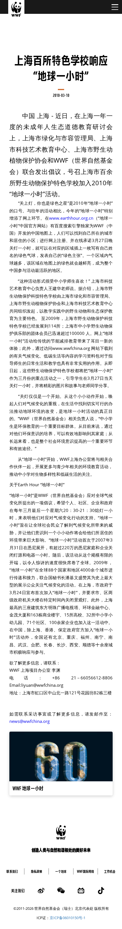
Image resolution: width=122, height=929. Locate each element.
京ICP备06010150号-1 (67, 917)
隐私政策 (36, 871)
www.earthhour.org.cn (71, 218)
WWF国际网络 (85, 871)
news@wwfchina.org (29, 721)
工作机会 (109, 871)
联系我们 (12, 871)
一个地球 (61, 871)
